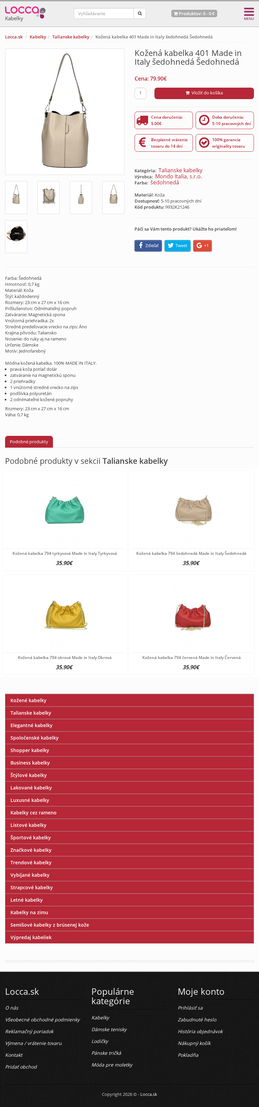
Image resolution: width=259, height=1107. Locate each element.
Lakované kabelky (31, 787)
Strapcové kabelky (31, 887)
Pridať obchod (21, 1067)
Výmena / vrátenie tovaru (33, 1043)
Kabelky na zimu (29, 912)
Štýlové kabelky (28, 775)
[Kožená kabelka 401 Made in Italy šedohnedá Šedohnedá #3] (81, 197)
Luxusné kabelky (29, 800)
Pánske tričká (106, 1053)
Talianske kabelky (70, 37)
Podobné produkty (29, 442)
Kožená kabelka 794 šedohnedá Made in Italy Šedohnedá (191, 553)
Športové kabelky (30, 837)
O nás (11, 1008)
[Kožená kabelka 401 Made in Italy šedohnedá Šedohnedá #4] (113, 197)
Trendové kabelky (31, 862)
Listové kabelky (28, 825)
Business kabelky (30, 762)
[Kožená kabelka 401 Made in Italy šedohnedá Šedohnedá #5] (16, 236)
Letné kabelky (26, 900)
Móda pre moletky (111, 1064)
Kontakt (13, 1055)
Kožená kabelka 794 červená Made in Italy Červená (191, 657)
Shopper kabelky (29, 750)
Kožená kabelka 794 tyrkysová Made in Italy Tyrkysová (64, 553)
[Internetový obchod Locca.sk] (25, 11)
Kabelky (38, 37)
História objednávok (200, 1031)
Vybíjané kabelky (30, 875)
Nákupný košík (194, 1043)
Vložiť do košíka (206, 93)
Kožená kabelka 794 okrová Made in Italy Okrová (65, 657)
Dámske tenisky (108, 1029)
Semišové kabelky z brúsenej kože (49, 925)
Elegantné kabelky (31, 725)
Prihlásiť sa (190, 1008)
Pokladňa (188, 1055)
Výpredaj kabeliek (31, 937)
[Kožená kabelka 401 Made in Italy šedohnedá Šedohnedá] (64, 112)
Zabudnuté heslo (197, 1019)
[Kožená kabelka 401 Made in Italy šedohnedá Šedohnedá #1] (16, 197)
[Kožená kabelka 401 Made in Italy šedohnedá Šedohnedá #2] (48, 197)
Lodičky (99, 1041)
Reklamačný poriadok (29, 1031)
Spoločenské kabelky (34, 738)
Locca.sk (14, 37)
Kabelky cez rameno (33, 812)
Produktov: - (196, 13)
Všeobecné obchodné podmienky (42, 1019)
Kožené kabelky (28, 700)
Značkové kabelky (31, 850)
